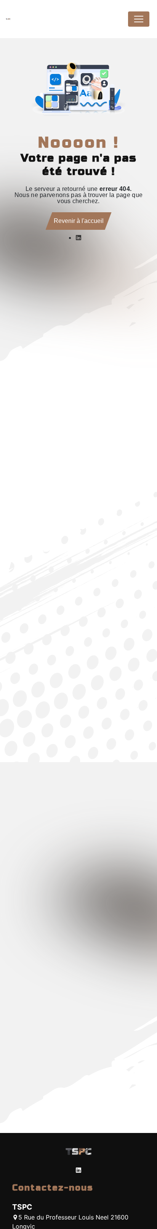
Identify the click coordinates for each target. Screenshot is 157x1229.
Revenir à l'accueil (79, 221)
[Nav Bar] (138, 19)
